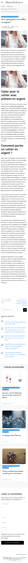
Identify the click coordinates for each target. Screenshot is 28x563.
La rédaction (6, 26)
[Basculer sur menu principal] (2, 2)
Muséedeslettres (14, 2)
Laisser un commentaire (7, 28)
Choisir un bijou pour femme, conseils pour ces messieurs (13, 472)
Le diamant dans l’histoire (11, 435)
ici (5, 282)
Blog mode (5, 389)
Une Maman (12, 130)
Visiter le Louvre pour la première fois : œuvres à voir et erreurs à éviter (15, 338)
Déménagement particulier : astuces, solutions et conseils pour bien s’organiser (15, 354)
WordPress (19, 560)
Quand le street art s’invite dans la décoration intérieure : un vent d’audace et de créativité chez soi (15, 330)
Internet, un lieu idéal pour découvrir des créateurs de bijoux (12, 395)
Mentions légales (21, 554)
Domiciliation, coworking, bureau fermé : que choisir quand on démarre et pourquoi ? (15, 346)
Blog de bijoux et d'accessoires (10, 16)
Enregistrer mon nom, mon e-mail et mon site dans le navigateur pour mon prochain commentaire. (12, 536)
